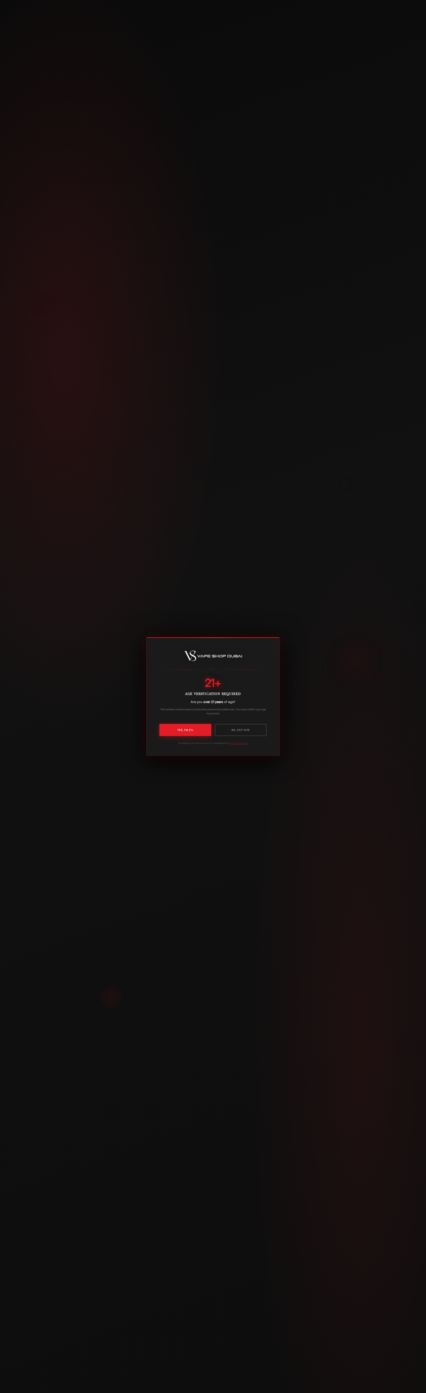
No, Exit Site (241, 729)
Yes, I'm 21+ (185, 729)
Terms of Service (238, 743)
